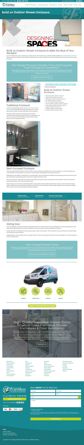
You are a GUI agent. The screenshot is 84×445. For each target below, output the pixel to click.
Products (60, 4)
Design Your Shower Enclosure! (42, 77)
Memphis (46, 361)
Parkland (46, 374)
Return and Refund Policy (10, 435)
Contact (75, 4)
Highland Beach (29, 366)
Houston (27, 367)
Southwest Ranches (68, 363)
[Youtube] (81, 1)
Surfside (65, 366)
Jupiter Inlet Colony (30, 371)
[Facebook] (76, 1)
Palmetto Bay (47, 372)
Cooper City (10, 364)
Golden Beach (10, 375)
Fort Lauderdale (11, 374)
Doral (8, 372)
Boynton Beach (11, 363)
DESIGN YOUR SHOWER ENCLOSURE (42, 254)
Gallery (70, 4)
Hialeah (27, 364)
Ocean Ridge (47, 367)
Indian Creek (28, 369)
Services (66, 4)
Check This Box (36, 410)
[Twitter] (78, 1)
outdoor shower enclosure (70, 55)
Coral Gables (10, 366)
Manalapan (28, 375)
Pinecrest (46, 375)
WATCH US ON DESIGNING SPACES (60, 33)
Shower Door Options (43, 4)
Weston (65, 371)
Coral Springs (10, 367)
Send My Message (55, 419)
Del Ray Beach (10, 371)
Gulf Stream (28, 363)
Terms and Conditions (9, 433)
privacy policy (35, 415)
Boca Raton (10, 361)
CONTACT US (42, 344)
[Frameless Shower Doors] (14, 389)
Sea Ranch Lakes (67, 361)
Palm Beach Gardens (49, 371)
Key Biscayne (28, 372)
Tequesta (65, 367)
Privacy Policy (7, 431)
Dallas (8, 369)
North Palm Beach (49, 366)
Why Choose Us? (53, 4)
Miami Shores (47, 364)
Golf (26, 361)
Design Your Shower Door (31, 4)
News (80, 4)
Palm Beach (47, 369)
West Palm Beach (67, 369)
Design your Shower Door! (15, 399)
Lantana (27, 374)
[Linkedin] (79, 1)
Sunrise (65, 364)
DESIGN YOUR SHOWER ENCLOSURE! (42, 306)
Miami (45, 363)
